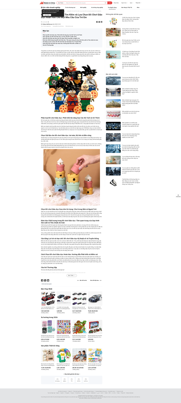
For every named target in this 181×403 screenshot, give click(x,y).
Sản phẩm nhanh (111, 391)
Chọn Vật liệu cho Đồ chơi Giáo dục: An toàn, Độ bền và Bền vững (60, 36)
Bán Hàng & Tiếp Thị (126, 7)
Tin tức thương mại (70, 7)
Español (62, 392)
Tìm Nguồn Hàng (112, 7)
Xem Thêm (47, 15)
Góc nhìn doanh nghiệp (51, 7)
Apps (131, 2)
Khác (138, 7)
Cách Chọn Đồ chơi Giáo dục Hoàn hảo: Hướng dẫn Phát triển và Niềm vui (62, 43)
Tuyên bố (70, 391)
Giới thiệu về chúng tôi (62, 391)
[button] (105, 2)
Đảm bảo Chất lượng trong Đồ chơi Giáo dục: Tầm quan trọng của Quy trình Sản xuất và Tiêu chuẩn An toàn (70, 40)
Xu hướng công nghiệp (97, 7)
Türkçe (118, 392)
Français (72, 392)
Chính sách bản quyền (46, 284)
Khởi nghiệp (83, 7)
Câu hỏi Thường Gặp (48, 45)
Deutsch (88, 392)
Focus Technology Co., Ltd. (90, 395)
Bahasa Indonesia (129, 392)
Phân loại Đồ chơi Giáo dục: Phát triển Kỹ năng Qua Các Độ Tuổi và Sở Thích (62, 35)
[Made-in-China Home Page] (47, 2)
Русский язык (78, 392)
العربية (98, 392)
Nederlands (93, 392)
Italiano (83, 392)
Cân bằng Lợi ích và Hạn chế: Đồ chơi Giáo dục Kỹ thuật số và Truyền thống (62, 41)
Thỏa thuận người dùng (77, 391)
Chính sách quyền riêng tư (89, 391)
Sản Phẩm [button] (60, 3)
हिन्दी (109, 392)
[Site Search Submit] (109, 2)
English (57, 392)
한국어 (102, 392)
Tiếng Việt (123, 392)
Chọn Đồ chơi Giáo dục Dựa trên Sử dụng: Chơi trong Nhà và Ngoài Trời (61, 38)
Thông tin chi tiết (119, 391)
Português (67, 392)
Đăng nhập (116, 2)
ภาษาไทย (114, 392)
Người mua (123, 2)
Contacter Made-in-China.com (101, 391)
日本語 (106, 392)
